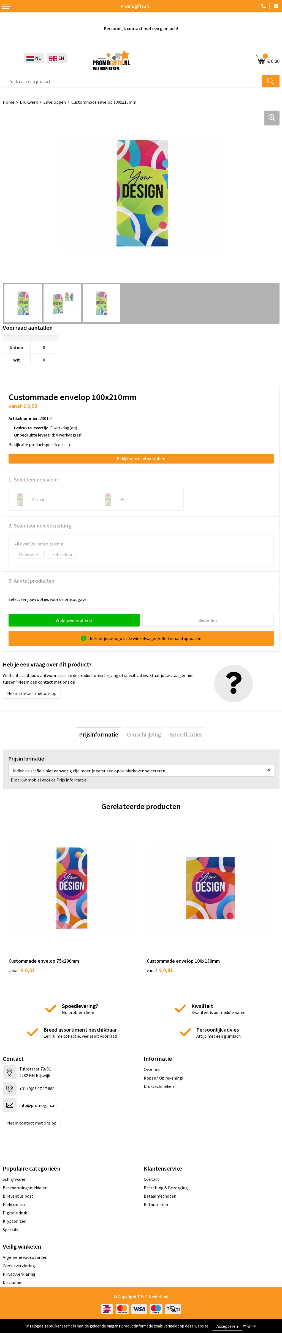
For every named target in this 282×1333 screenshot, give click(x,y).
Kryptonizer (14, 1221)
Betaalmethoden (160, 1196)
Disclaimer (13, 1282)
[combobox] (132, 81)
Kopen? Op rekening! (163, 1078)
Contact (151, 1179)
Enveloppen (54, 102)
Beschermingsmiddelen (25, 1187)
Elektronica (14, 1204)
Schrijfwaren (14, 1179)
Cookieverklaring (19, 1265)
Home (8, 102)
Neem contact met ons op (31, 693)
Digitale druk (15, 1213)
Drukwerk (29, 102)
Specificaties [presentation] (186, 734)
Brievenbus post (18, 1196)
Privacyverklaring (19, 1274)
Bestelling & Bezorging (166, 1187)
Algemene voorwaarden (25, 1257)
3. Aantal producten (32, 580)
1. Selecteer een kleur (33, 479)
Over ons (152, 1069)
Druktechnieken (159, 1086)
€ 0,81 (22, 970)
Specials (10, 1229)
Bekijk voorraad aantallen (141, 458)
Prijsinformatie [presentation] (98, 734)
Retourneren (156, 1204)
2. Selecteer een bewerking (40, 525)
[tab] (98, 734)
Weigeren (249, 1326)
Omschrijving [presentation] (144, 734)
